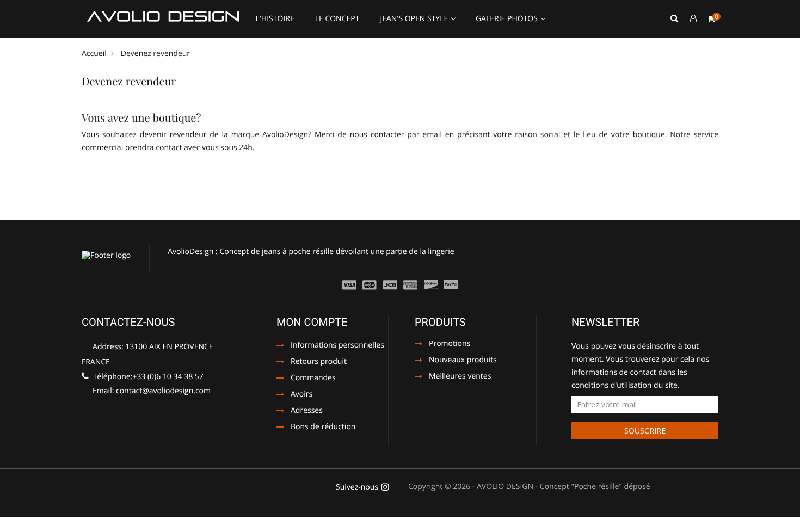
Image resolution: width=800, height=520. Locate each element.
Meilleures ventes (460, 377)
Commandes (313, 378)
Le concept (337, 19)
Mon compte (312, 322)
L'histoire (274, 19)
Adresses (307, 411)
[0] (711, 19)
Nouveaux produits (463, 360)
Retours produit (319, 362)
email (432, 134)
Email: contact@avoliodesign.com (150, 391)
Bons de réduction (323, 427)
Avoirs (301, 395)
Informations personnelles (337, 346)
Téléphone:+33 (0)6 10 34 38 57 (147, 377)
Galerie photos (508, 19)
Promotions (449, 344)
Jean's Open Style (415, 19)
